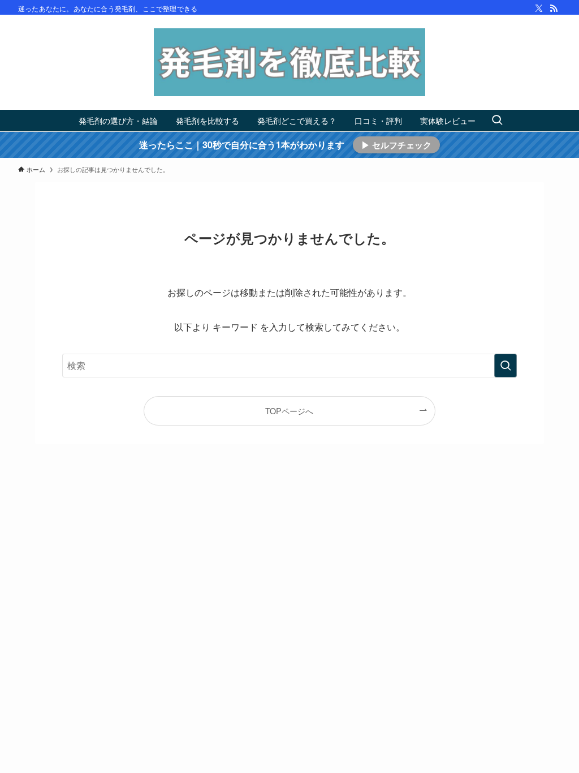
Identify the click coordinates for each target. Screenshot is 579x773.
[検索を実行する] (505, 365)
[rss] (553, 8)
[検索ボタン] (497, 120)
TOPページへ (289, 410)
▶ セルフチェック (396, 145)
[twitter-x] (539, 8)
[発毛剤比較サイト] (289, 62)
